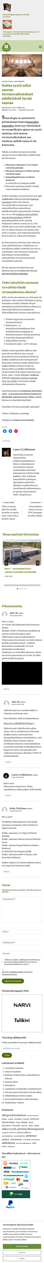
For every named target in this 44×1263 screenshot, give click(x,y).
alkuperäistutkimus (14, 1115)
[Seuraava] (37, 563)
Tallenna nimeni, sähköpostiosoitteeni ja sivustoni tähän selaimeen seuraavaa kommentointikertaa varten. (22, 962)
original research (9, 1133)
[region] (22, 1242)
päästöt (5, 1139)
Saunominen (19, 81)
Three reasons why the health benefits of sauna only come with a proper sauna (10, 511)
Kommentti (9, 899)
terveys (6, 441)
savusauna (16, 1139)
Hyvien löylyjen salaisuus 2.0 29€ (16, 15)
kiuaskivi (17, 1126)
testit (4, 1146)
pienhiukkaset (7, 1136)
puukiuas (31, 1135)
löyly (31, 1126)
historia (34, 1119)
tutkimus (11, 1147)
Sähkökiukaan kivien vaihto (18, 1096)
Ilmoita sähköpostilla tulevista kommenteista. (17, 973)
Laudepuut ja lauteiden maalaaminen (23, 1089)
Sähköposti (9, 942)
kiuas (31, 1122)
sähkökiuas (8, 1143)
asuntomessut (32, 1116)
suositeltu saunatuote (31, 1140)
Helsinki (26, 1119)
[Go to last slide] (6, 563)
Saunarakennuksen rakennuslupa (21, 1099)
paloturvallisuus (24, 1132)
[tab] (17, 588)
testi (34, 1143)
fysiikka (18, 1119)
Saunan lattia (11, 1082)
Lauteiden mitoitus (14, 1068)
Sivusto (6, 953)
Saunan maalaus (13, 1071)
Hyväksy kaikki (22, 1246)
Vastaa (6, 689)
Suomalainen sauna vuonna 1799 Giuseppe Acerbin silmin (35, 509)
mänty (36, 1126)
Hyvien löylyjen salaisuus (15, 274)
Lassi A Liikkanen (18, 108)
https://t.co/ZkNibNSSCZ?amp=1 (19, 723)
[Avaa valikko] (40, 47)
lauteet (25, 1126)
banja (4, 1119)
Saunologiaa (7, 81)
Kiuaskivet (10, 1085)
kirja (18, 1122)
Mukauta (22, 1252)
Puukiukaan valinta (14, 1102)
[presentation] (22, 552)
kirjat (24, 1122)
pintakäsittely (19, 1136)
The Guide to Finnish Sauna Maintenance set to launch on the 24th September (21, 33)
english (10, 1119)
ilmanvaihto (8, 1122)
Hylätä (22, 1259)
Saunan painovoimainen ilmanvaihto (23, 1092)
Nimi (6, 931)
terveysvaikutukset (23, 1143)
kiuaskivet (7, 1125)
